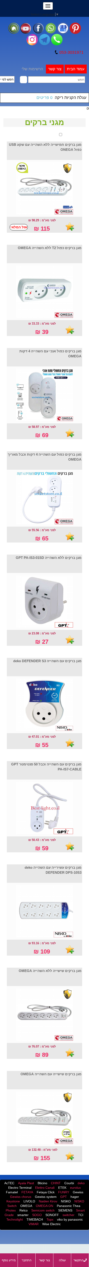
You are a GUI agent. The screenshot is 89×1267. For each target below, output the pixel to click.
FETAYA (27, 1192)
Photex (11, 1210)
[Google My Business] (63, 28)
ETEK (62, 1187)
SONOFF (52, 1215)
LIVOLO (29, 1201)
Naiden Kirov (48, 1201)
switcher (68, 1215)
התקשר (78, 1260)
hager (75, 1197)
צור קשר (54, 69)
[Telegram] (44, 39)
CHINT (56, 1183)
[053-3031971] (57, 39)
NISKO (66, 1201)
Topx (50, 1219)
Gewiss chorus (20, 1197)
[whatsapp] (50, 28)
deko (81, 1183)
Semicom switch (43, 1210)
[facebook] (38, 28)
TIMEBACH (34, 1219)
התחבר (26, 1260)
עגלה (62, 1260)
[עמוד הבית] (13, 28)
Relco (23, 1210)
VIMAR (34, 1224)
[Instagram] (32, 39)
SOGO (37, 1215)
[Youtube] (26, 28)
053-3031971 (71, 52)
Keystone (13, 1201)
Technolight (14, 1219)
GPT (63, 1197)
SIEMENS (65, 1210)
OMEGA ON (44, 1206)
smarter (23, 1215)
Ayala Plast (26, 1183)
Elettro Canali (45, 1187)
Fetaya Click (46, 1192)
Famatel (12, 1192)
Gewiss (78, 1192)
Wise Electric (51, 1224)
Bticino (42, 1183)
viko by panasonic (70, 1219)
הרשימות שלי (32, 69)
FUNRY (63, 1192)
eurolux (75, 1187)
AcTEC (9, 1183)
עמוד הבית (75, 69)
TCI (80, 1215)
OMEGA (26, 1206)
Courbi (69, 1183)
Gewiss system (46, 1197)
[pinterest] (75, 28)
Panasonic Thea (68, 1206)
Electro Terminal (19, 1187)
